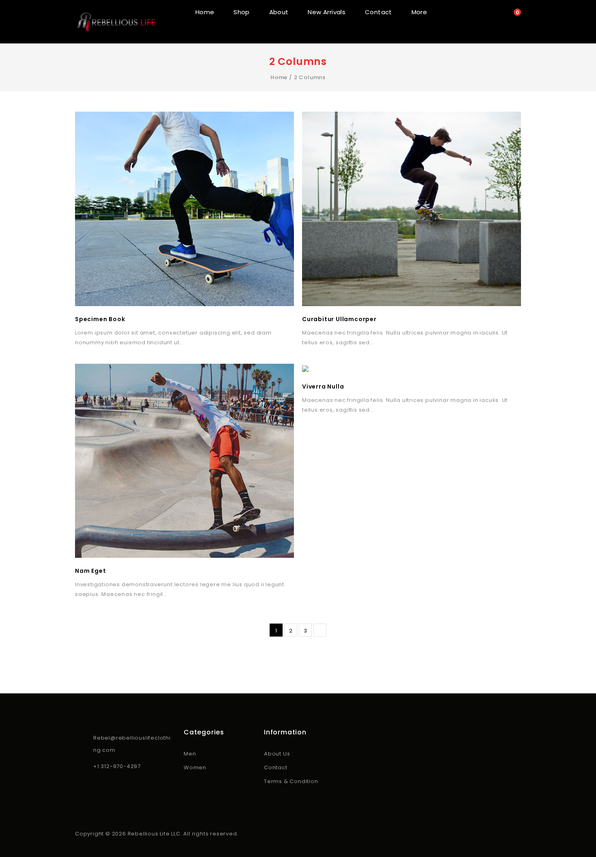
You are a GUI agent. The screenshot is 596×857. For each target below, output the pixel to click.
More (419, 12)
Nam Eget (90, 571)
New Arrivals (326, 12)
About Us (277, 754)
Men (190, 754)
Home (204, 12)
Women (195, 767)
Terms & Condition (291, 781)
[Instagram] (91, 789)
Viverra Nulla (323, 386)
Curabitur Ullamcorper (339, 319)
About (279, 12)
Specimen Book (100, 319)
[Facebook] (80, 789)
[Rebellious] (115, 21)
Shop (242, 12)
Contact (378, 12)
